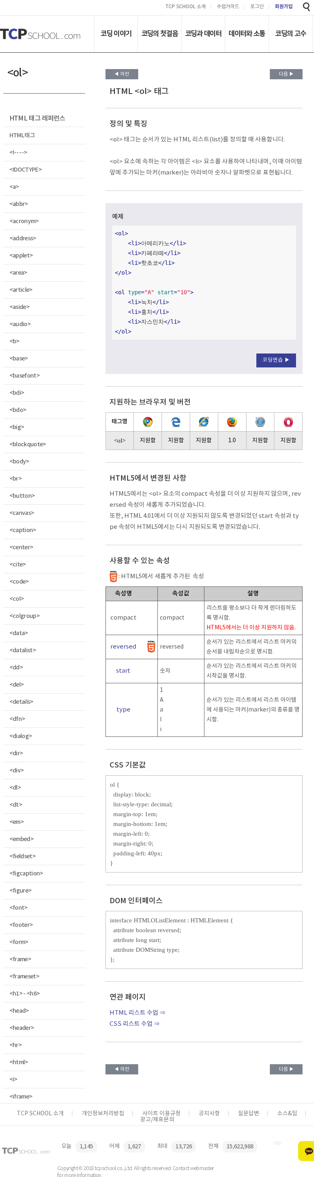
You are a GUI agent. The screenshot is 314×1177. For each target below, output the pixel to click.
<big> (17, 427)
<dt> (15, 804)
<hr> (15, 1045)
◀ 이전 (121, 74)
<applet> (21, 255)
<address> (22, 238)
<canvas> (21, 513)
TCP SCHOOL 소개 (186, 7)
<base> (18, 358)
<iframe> (21, 1096)
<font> (18, 907)
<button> (22, 495)
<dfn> (17, 719)
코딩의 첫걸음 (159, 33)
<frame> (20, 959)
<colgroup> (24, 616)
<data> (18, 633)
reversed (123, 646)
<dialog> (20, 736)
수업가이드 (228, 7)
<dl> (15, 787)
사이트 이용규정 (161, 1114)
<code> (19, 581)
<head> (19, 1010)
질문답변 (248, 1114)
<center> (21, 547)
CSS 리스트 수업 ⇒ (135, 1023)
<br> (15, 478)
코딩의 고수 (290, 33)
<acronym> (24, 221)
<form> (19, 942)
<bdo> (18, 410)
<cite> (17, 564)
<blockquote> (27, 444)
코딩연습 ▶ (276, 360)
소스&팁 (287, 1114)
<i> (13, 1079)
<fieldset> (22, 856)
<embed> (21, 839)
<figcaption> (26, 873)
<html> (18, 1062)
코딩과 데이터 (203, 33)
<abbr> (18, 204)
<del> (16, 684)
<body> (19, 461)
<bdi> (17, 392)
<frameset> (24, 976)
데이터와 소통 (247, 33)
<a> (14, 186)
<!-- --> (18, 152)
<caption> (22, 530)
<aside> (19, 307)
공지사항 (209, 1114)
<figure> (20, 890)
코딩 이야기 (116, 33)
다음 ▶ (286, 74)
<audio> (20, 324)
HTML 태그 (22, 135)
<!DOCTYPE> (25, 169)
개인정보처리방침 (103, 1114)
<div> (16, 770)
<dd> (16, 667)
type (123, 709)
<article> (21, 289)
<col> (16, 598)
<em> (16, 822)
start (123, 670)
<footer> (21, 925)
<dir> (16, 753)
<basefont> (24, 375)
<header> (21, 1028)
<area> (18, 272)
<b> (14, 341)
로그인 (257, 7)
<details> (21, 701)
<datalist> (22, 650)
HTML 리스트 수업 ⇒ (138, 1012)
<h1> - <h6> (24, 993)
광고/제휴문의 (157, 1120)
